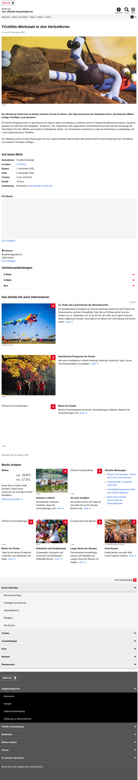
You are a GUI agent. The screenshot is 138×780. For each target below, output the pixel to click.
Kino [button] (4, 649)
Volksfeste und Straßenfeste (51, 548)
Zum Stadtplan (9, 241)
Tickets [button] (5, 633)
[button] (133, 17)
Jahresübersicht (11, 610)
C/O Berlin (21, 164)
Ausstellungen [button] (9, 641)
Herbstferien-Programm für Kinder (76, 356)
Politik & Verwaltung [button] (12, 726)
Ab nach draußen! (79, 498)
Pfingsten (8, 618)
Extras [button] (5, 750)
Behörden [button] (7, 734)
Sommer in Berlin (45, 498)
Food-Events (111, 548)
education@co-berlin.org (40, 186)
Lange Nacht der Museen (83, 548)
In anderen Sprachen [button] (13, 758)
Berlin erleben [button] (9, 742)
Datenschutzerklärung (14, 711)
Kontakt (7, 704)
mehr (67, 322)
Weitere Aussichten (11, 499)
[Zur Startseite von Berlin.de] (10, 680)
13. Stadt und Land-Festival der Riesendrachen (83, 305)
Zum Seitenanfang (123, 580)
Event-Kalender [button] (10, 588)
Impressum (9, 696)
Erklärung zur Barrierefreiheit (17, 719)
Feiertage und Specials (15, 603)
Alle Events (9, 625)
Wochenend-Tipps (12, 595)
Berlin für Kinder (67, 406)
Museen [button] (6, 656)
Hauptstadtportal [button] (11, 688)
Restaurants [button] (8, 664)
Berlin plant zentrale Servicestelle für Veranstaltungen (116, 500)
